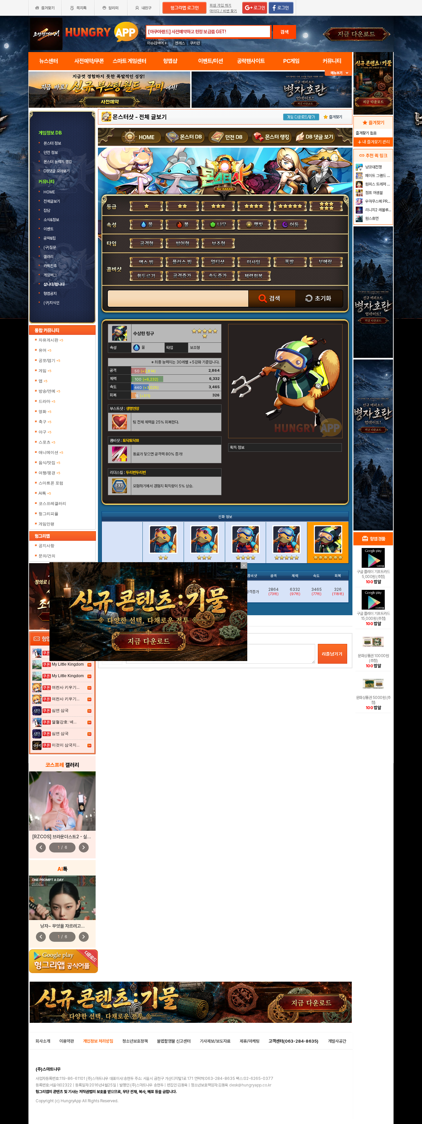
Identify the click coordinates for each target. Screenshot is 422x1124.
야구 (45, 432)
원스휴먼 (371, 218)
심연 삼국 (60, 710)
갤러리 (48, 256)
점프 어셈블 (373, 192)
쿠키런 (195, 43)
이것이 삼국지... (65, 745)
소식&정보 (51, 219)
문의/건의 (47, 556)
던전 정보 (51, 152)
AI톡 (45, 493)
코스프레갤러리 (52, 503)
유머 (45, 350)
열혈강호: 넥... (64, 722)
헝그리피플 (48, 513)
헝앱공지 (50, 293)
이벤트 (48, 229)
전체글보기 (52, 201)
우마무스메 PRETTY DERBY (378, 201)
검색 (284, 32)
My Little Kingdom (68, 664)
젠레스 (180, 43)
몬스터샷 (123, 116)
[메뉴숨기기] (338, 73)
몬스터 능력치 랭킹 (58, 161)
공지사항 (46, 545)
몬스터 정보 (53, 143)
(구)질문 (50, 247)
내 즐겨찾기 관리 (373, 141)
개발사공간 (337, 1041)
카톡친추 (50, 266)
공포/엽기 (49, 360)
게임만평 (46, 524)
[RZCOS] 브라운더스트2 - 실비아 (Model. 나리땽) (80, 836)
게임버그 (50, 275)
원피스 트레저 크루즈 (378, 184)
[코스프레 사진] (62, 801)
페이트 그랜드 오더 (378, 175)
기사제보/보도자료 (215, 1041)
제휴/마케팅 (249, 1041)
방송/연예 (49, 391)
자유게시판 (51, 340)
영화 (45, 411)
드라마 (47, 401)
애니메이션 (51, 452)
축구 (45, 421)
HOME (50, 192)
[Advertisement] (109, 126)
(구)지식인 (52, 303)
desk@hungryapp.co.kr (250, 1085)
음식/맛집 (49, 462)
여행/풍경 (49, 473)
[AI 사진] (62, 898)
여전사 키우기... (65, 687)
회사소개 (43, 1041)
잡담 (47, 210)
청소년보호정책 (135, 1041)
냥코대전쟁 (373, 167)
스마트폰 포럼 (51, 483)
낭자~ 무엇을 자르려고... (62, 926)
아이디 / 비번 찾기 (223, 11)
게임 (45, 370)
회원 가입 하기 (220, 5)
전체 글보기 (153, 116)
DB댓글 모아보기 (57, 171)
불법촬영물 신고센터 (174, 1041)
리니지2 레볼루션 (378, 210)
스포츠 (47, 442)
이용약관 (66, 1041)
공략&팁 (50, 238)
